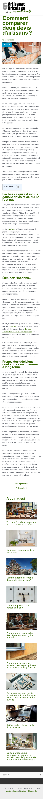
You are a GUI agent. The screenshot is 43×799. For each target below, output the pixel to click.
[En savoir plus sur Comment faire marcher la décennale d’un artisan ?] (21, 566)
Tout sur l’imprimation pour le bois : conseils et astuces (21, 523)
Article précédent (21, 484)
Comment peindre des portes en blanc (18, 606)
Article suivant (21, 488)
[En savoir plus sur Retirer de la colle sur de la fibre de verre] (21, 714)
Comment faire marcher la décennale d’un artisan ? (19, 578)
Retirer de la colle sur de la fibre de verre (20, 726)
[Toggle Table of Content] (17, 187)
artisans (12, 229)
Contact (23, 791)
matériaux (13, 326)
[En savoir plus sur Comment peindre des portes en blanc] (21, 594)
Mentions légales (12, 791)
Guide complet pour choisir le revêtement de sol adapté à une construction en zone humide (21, 696)
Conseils (7, 45)
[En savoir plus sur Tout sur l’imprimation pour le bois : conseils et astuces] (21, 511)
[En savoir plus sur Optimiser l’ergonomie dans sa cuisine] (21, 538)
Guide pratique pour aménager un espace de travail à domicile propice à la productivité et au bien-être (21, 756)
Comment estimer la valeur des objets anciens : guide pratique (20, 635)
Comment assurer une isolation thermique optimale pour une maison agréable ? (21, 665)
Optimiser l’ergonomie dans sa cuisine (20, 551)
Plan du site (32, 791)
